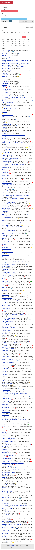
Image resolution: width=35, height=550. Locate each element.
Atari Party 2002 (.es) (7, 183)
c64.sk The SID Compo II (7, 441)
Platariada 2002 (5, 241)
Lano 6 (3, 220)
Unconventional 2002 (7, 383)
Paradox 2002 (5, 404)
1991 (8, 35)
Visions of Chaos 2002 (7, 118)
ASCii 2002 (4, 192)
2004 (3, 39)
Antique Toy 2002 (6, 53)
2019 (8, 43)
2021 (16, 43)
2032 (20, 45)
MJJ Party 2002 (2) (6, 356)
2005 (8, 39)
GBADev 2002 (5, 55)
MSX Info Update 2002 (7, 330)
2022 (20, 43)
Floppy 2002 (5, 121)
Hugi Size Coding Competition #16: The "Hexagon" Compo (15, 57)
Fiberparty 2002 (5, 203)
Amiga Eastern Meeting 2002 (8, 362)
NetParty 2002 (5, 295)
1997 (3, 37)
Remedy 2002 (5, 247)
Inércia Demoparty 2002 (7, 308)
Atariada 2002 (5, 190)
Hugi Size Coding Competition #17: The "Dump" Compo (15, 60)
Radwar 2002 (5, 481)
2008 (20, 39)
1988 (24, 32)
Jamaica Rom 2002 (6, 249)
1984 (8, 32)
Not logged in (25, 21)
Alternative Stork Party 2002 (8, 272)
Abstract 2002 (5, 449)
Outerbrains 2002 (6, 412)
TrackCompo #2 (5, 83)
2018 (3, 43)
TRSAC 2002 (5, 350)
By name (8, 30)
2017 (28, 41)
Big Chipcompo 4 (6, 390)
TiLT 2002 (4, 429)
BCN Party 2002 (5, 474)
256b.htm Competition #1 (8, 102)
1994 (20, 35)
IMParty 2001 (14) (6, 50)
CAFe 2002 (4, 377)
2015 (20, 41)
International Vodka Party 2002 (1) (10, 438)
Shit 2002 (4, 133)
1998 (8, 37)
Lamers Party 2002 (6, 458)
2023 (24, 43)
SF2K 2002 (4, 178)
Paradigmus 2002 (6, 209)
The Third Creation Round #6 (8, 423)
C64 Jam (4, 238)
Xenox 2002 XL (5, 336)
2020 (12, 43)
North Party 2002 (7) (6, 432)
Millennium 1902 (5, 206)
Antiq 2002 (4, 371)
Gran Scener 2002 (6, 407)
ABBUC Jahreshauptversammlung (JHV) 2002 (13, 463)
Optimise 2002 (5, 74)
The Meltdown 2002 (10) (7, 455)
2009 (24, 39)
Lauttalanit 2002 (6, 73)
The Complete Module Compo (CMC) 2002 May (13, 198)
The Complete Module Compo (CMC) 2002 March (13, 135)
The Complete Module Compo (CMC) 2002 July (13, 261)
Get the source (23, 547)
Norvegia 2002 (5, 444)
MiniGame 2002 (5, 391)
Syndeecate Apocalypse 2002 (9, 359)
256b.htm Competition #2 (8, 321)
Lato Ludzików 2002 (6, 324)
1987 (20, 32)
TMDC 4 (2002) (5, 167)
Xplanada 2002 (5, 172)
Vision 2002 (4, 374)
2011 (3, 41)
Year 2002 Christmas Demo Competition (11, 524)
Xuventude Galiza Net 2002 (8, 146)
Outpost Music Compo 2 (7, 491)
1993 (16, 35)
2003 (28, 37)
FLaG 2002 (4, 282)
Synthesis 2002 (5, 138)
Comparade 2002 (6, 105)
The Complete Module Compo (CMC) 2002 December (14, 505)
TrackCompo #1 (5, 81)
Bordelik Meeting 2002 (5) (8, 484)
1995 (24, 35)
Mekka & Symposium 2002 (8, 155)
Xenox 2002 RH (5, 130)
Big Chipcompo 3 (6, 95)
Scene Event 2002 (6, 284)
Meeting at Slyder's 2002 (8, 348)
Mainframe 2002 (6, 187)
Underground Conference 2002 (9, 292)
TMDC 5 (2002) (5, 487)
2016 (24, 41)
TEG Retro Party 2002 (7, 298)
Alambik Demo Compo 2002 (8, 184)
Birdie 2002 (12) (5, 152)
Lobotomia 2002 (5, 235)
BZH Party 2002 (5, 175)
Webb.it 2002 (5, 269)
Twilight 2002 (5, 278)
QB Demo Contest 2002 (7, 233)
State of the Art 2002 (7, 521)
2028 (16, 45)
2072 (28, 45)
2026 (8, 45)
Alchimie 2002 (5, 386)
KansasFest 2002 (6, 299)
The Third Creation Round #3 (8, 264)
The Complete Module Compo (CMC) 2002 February (14, 97)
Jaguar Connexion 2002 (7, 398)
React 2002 (4, 181)
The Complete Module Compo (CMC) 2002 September (14, 393)
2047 (24, 45)
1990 (3, 35)
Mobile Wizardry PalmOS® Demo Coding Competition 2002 (16, 222)
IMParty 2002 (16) (6, 541)
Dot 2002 (4, 500)
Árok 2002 (4, 345)
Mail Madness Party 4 (7, 518)
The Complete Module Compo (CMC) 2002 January (14, 78)
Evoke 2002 (4, 380)
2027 (12, 45)
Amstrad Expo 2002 (6, 161)
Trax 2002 (4, 116)
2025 (3, 45)
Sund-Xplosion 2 (5, 225)
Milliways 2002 (5, 358)
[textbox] (14, 19)
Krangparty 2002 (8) (6, 217)
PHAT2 (3, 410)
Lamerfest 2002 (5, 492)
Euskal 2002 (5, 302)
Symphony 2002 (6, 266)
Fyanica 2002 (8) (6, 281)
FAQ (13, 547)
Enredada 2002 (5, 511)
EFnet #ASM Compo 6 (7, 101)
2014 (16, 41)
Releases (4, 7)
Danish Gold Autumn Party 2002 (9, 342)
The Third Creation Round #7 (8, 424)
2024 (28, 43)
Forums (4, 15)
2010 (28, 39)
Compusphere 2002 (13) (7, 527)
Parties (4, 11)
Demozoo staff (12, 545)
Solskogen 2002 (5, 255)
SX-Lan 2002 (5, 76)
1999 (12, 37)
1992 (12, 35)
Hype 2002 (4, 112)
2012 (8, 41)
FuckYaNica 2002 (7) (7, 86)
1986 (16, 32)
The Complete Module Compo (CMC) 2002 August (14, 314)
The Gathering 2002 (6, 149)
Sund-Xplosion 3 (6, 418)
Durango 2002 (5, 169)
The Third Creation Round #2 (8, 230)
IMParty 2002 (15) (6, 305)
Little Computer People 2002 (8, 327)
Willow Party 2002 (6, 401)
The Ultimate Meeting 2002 (8, 538)
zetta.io (9, 547)
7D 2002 (4, 205)
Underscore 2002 (6, 208)
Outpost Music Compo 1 (7, 232)
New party (28, 27)
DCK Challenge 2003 (7, 508)
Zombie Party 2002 (6, 368)
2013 (12, 41)
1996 (28, 35)
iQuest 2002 (4, 85)
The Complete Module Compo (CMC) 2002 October (14, 419)
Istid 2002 (4, 347)
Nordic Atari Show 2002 (7, 252)
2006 (12, 39)
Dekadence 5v (5, 446)
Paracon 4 (4, 496)
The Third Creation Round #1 (8, 202)
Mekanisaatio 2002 (6, 124)
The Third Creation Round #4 (8, 318)
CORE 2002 (4, 287)
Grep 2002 (4, 290)
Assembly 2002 (5, 319)
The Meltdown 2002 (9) (7, 115)
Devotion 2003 (5, 514)
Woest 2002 (4, 127)
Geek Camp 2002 (6, 452)
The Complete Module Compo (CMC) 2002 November (14, 469)
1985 (12, 32)
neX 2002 (4, 244)
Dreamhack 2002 (6, 497)
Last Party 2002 (5, 530)
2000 (16, 37)
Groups (4, 9)
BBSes (3, 13)
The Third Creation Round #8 (8, 472)
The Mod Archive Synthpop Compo (10, 108)
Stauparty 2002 (5, 415)
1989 (28, 32)
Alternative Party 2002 (7, 89)
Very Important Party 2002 (8, 275)
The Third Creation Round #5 (8, 396)
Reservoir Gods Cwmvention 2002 (10, 158)
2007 (16, 39)
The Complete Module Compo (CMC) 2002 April (13, 164)
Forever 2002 (5, 141)
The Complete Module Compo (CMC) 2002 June (13, 226)
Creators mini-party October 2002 (10, 466)
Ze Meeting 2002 (6, 311)
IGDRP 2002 (5, 214)
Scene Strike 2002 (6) (7, 365)
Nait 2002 (4, 426)
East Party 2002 (5, 461)
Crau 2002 (4, 477)
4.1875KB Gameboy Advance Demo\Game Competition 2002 (16, 195)
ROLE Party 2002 (6, 333)
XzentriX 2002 (5, 435)
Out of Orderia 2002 (6, 533)
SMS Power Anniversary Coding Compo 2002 (12, 142)
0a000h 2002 (5, 92)
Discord (17, 547)
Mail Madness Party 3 (7, 211)
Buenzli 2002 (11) (6, 353)
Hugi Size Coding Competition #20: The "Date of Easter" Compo (17, 70)
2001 (20, 37)
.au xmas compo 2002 (7, 503)
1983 (3, 32)
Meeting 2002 (5, 258)
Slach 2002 (4, 339)
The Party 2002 (5, 536)
